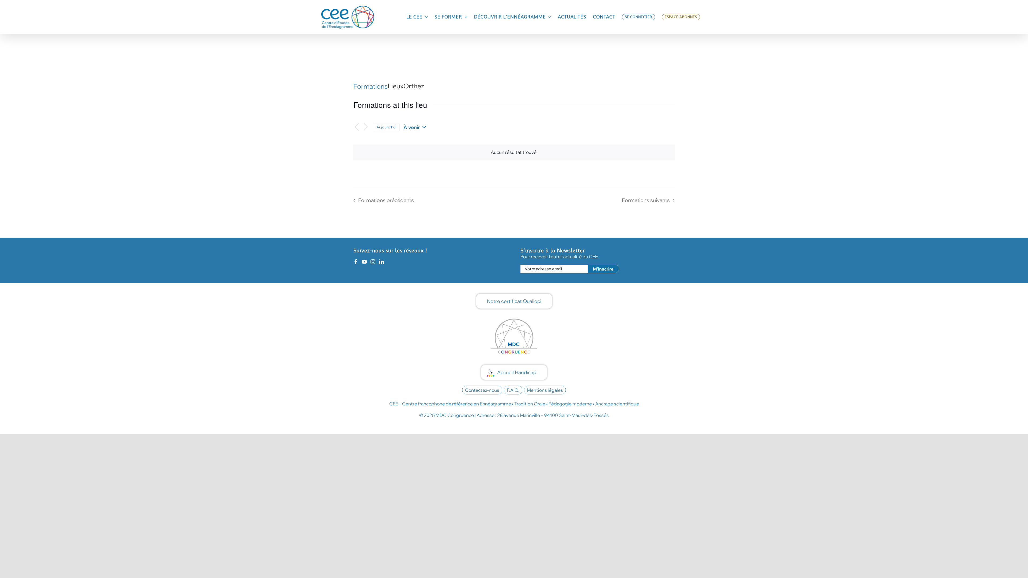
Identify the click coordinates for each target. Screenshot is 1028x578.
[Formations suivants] (366, 127)
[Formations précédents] (356, 127)
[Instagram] (373, 261)
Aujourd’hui (386, 127)
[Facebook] (355, 261)
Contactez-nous (482, 390)
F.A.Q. (513, 390)
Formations (370, 86)
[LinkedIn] (381, 261)
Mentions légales (545, 390)
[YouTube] (364, 261)
